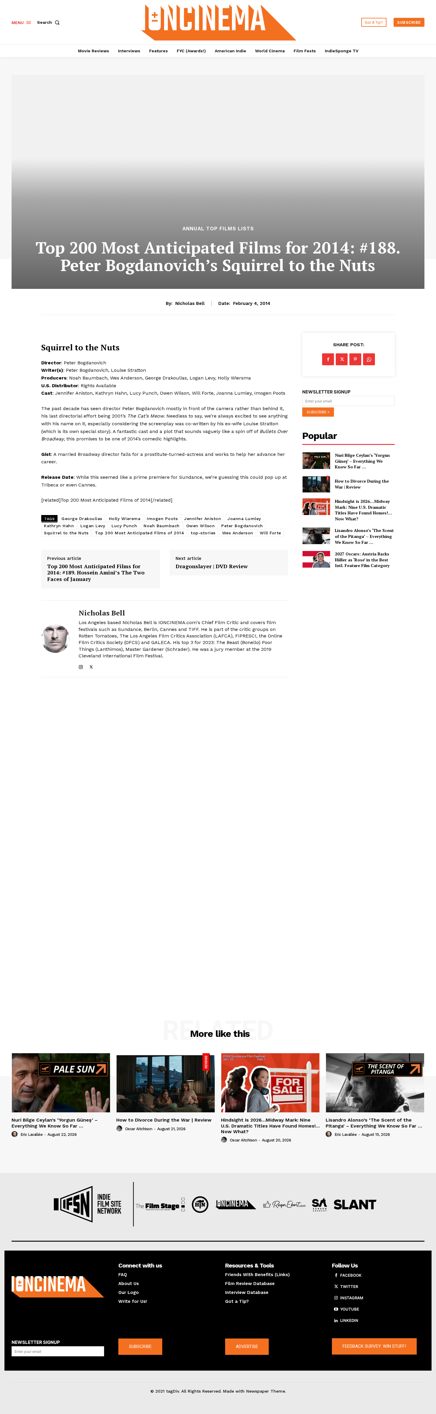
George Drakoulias (81, 518)
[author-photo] (15, 1134)
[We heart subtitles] (219, 21)
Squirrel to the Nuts (66, 532)
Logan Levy (92, 525)
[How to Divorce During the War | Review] (316, 484)
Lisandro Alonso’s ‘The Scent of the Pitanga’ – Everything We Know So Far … (364, 536)
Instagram (351, 1297)
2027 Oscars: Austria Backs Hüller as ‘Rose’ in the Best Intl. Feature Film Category (362, 559)
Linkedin (349, 1320)
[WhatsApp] (369, 359)
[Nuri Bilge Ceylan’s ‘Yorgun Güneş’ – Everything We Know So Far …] (316, 460)
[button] (49, 22)
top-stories (203, 532)
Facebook (351, 1275)
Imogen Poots (162, 518)
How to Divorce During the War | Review (163, 1120)
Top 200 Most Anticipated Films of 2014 (139, 532)
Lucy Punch (124, 525)
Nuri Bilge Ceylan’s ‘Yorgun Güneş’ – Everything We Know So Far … (362, 461)
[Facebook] (328, 359)
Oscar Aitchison (138, 1129)
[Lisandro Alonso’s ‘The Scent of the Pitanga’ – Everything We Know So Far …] (316, 536)
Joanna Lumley (244, 518)
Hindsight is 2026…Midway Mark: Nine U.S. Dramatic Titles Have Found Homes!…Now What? (363, 510)
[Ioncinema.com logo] (58, 1287)
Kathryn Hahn (59, 525)
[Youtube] (336, 1309)
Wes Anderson (237, 532)
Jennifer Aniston (202, 518)
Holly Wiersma (125, 518)
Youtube (349, 1309)
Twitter (349, 1286)
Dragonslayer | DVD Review (212, 566)
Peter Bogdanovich (242, 525)
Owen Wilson (200, 525)
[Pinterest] (355, 359)
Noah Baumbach (162, 525)
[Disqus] (164, 763)
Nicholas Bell (190, 303)
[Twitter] (91, 666)
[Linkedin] (336, 1321)
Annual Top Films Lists (218, 228)
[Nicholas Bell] (55, 639)
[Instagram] (81, 666)
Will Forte (270, 532)
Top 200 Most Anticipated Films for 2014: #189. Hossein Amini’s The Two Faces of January (95, 572)
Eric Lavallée (31, 1134)
